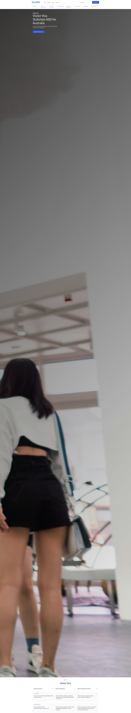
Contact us (95, 2)
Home (45, 2)
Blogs (53, 2)
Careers (57, 2)
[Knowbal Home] (36, 2)
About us (49, 2)
